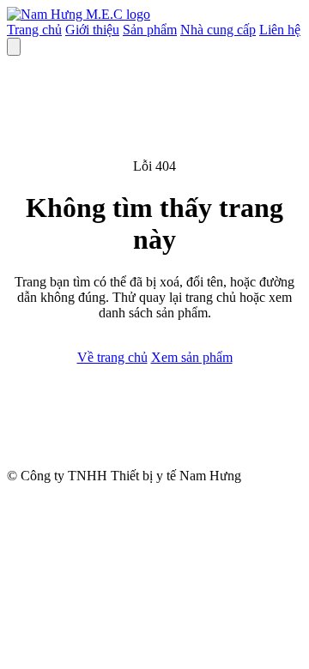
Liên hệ (279, 29)
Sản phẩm (150, 29)
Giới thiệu (92, 29)
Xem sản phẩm (192, 357)
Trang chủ (34, 29)
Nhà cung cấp (218, 29)
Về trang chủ (112, 357)
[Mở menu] (14, 47)
